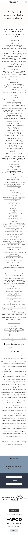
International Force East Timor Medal (14, 234)
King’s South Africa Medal (14, 187)
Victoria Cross (12, 40)
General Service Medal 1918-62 (12, 198)
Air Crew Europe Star (13, 203)
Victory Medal (14, 195)
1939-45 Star (14, 200)
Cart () (25, 1)
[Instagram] (15, 464)
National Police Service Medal (14, 262)
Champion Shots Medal (14, 301)
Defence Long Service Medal (14, 295)
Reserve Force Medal (14, 293)
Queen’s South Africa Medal (14, 185)
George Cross (13, 42)
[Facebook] (13, 464)
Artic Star (14, 205)
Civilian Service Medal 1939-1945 (14, 260)
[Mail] (16, 481)
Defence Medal (14, 215)
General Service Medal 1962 (13, 228)
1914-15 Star (13, 190)
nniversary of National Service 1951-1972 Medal (14, 312)
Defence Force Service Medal (14, 290)
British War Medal (14, 192)
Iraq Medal (14, 238)
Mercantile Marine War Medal (14, 194)
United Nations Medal (14, 331)
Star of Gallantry (13, 95)
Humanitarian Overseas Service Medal (13, 257)
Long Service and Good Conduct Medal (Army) (14, 308)
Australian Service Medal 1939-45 (14, 218)
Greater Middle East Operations (14, 247)
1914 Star (14, 189)
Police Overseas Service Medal (13, 255)
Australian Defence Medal (14, 298)
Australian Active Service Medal (13, 233)
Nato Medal (14, 326)
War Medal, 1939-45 (14, 216)
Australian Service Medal (13, 242)
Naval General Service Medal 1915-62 (12, 197)
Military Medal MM (14, 161)
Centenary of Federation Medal (14, 288)
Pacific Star (13, 208)
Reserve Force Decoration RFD (14, 291)
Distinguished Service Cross (13, 102)
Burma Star (13, 210)
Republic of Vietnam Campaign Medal (14, 329)
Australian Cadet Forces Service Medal (14, 299)
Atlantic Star (13, 202)
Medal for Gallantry (13, 127)
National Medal (14, 296)
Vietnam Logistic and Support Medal (13, 231)
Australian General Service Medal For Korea (14, 241)
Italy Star (14, 212)
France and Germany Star (13, 213)
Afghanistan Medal (14, 236)
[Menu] (2, 1)
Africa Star (14, 207)
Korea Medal (14, 221)
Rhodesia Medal (14, 254)
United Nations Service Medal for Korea (13, 223)
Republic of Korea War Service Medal (14, 328)
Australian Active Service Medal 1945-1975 (13, 220)
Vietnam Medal (14, 229)
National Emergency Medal (14, 259)
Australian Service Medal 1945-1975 (13, 239)
